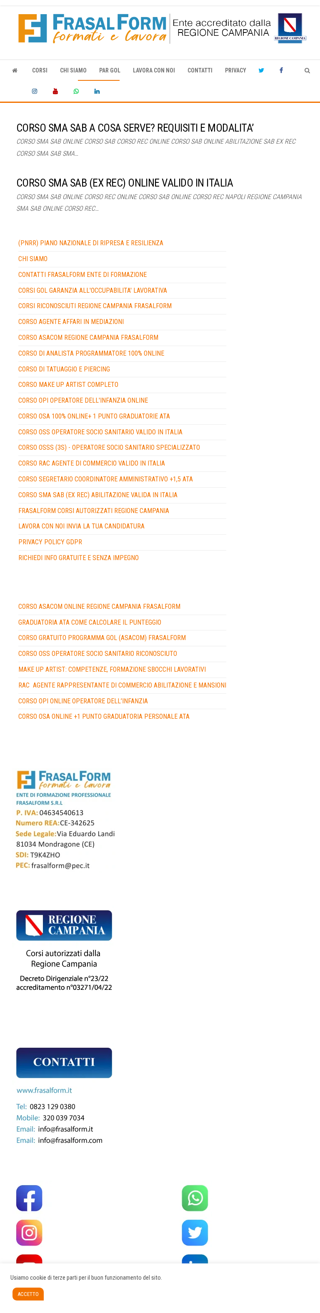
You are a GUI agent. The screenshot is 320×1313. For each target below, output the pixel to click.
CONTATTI (200, 70)
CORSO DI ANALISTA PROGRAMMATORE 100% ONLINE (91, 353)
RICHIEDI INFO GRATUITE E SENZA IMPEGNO (78, 558)
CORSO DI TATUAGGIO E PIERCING (64, 369)
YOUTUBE (57, 91)
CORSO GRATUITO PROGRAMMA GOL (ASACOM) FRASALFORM (102, 638)
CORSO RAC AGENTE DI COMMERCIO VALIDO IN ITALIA (91, 463)
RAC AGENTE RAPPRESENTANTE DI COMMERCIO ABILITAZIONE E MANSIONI (122, 685)
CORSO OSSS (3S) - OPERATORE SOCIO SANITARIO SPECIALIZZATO (109, 447)
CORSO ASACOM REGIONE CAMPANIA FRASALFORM (88, 337)
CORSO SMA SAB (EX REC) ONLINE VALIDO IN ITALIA (124, 183)
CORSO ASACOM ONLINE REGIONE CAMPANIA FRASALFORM (99, 606)
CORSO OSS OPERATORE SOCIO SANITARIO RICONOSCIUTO (97, 654)
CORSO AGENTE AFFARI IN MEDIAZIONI (71, 322)
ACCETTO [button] (28, 1294)
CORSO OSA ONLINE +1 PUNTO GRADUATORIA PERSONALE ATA (104, 716)
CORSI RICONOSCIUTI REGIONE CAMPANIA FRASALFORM (95, 306)
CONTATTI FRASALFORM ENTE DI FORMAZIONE (82, 275)
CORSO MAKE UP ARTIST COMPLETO (68, 385)
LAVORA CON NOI (154, 70)
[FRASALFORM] (15, 70)
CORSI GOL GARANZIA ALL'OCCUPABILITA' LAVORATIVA (92, 290)
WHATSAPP (78, 91)
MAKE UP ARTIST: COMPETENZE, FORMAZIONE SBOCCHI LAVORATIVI (112, 669)
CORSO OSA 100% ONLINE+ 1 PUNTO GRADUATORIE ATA (94, 416)
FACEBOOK (283, 70)
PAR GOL (109, 70)
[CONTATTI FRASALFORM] (64, 820)
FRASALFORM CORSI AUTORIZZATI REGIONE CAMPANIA (93, 511)
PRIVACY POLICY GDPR (50, 542)
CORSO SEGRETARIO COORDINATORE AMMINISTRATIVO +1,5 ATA (105, 479)
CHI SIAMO (73, 70)
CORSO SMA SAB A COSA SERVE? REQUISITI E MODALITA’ (135, 128)
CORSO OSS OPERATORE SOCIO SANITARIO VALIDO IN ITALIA (100, 432)
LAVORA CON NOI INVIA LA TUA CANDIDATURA (81, 526)
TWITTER (262, 70)
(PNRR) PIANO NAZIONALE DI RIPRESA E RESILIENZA (90, 243)
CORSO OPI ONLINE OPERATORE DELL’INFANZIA (83, 701)
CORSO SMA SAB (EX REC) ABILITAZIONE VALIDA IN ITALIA (98, 495)
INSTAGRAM (36, 91)
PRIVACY (235, 70)
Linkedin (98, 91)
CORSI (40, 70)
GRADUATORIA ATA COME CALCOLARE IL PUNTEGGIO (89, 622)
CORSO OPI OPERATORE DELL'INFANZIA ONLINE (83, 400)
